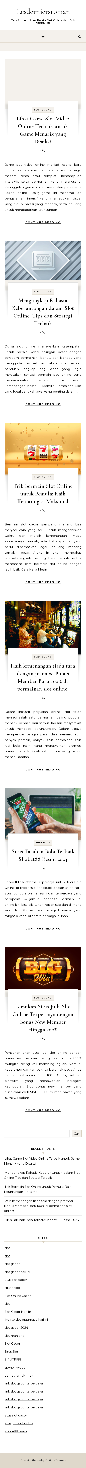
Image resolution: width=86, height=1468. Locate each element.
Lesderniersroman (43, 11)
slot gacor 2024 (16, 1327)
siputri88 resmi (16, 1431)
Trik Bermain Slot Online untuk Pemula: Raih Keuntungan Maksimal (42, 494)
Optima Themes (55, 1460)
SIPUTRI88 (13, 1359)
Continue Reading (43, 222)
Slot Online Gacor (18, 1296)
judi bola (43, 842)
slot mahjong (14, 1336)
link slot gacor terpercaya (24, 1383)
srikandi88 (12, 1288)
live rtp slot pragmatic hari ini (26, 1319)
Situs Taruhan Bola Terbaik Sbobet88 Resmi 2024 (42, 1220)
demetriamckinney (19, 1375)
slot (7, 1248)
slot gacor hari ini (17, 1272)
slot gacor (12, 1264)
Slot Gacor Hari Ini (18, 1312)
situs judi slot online (19, 1423)
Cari (77, 1133)
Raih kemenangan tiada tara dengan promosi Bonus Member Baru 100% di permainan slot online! (38, 1206)
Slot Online (43, 110)
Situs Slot (11, 1351)
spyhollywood (15, 1367)
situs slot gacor (16, 1280)
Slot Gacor (12, 1343)
